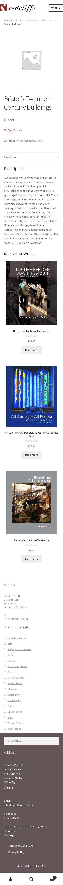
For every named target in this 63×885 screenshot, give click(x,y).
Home (10, 20)
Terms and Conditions (20, 845)
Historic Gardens (16, 677)
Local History (14, 694)
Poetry (11, 706)
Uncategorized (15, 728)
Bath (10, 643)
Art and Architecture (26, 20)
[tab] (31, 157)
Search (31, 879)
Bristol (41, 140)
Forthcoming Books (17, 666)
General (11, 672)
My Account (10, 879)
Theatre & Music (16, 723)
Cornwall (12, 660)
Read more (31, 350)
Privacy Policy (16, 852)
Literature (12, 689)
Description (10, 157)
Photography (14, 700)
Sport (10, 717)
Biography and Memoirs (19, 649)
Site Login (9, 835)
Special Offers (15, 711)
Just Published (15, 683)
